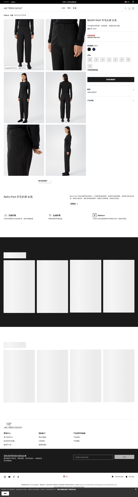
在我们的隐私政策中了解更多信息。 (67, 489)
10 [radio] (128, 60)
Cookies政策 (34, 485)
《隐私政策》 (42, 485)
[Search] (125, 8)
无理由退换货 (71, 2)
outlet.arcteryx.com (91, 485)
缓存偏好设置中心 (26, 485)
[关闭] (136, 489)
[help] (133, 2)
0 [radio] (96, 60)
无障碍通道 (61, 485)
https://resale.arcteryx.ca (60, 487)
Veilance (6, 15)
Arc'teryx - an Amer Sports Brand (75, 487)
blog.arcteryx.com (101, 485)
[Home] (13, 8)
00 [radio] (90, 60)
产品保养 (77, 437)
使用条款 (55, 485)
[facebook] (14, 477)
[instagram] (5, 477)
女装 (11, 15)
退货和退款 (42, 445)
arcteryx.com (82, 485)
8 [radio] (121, 60)
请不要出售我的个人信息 (71, 485)
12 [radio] (90, 66)
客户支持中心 (8, 437)
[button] (24, 44)
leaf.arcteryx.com (111, 485)
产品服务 (77, 441)
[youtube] (9, 477)
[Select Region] (126, 2)
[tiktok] (18, 477)
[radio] (89, 49)
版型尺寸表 (7, 445)
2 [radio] (102, 60)
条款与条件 (49, 485)
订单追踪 (42, 441)
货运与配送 (42, 437)
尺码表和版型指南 (92, 70)
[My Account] (129, 8)
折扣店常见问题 (9, 441)
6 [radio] (115, 60)
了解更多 (73, 204)
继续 (5, 493)
